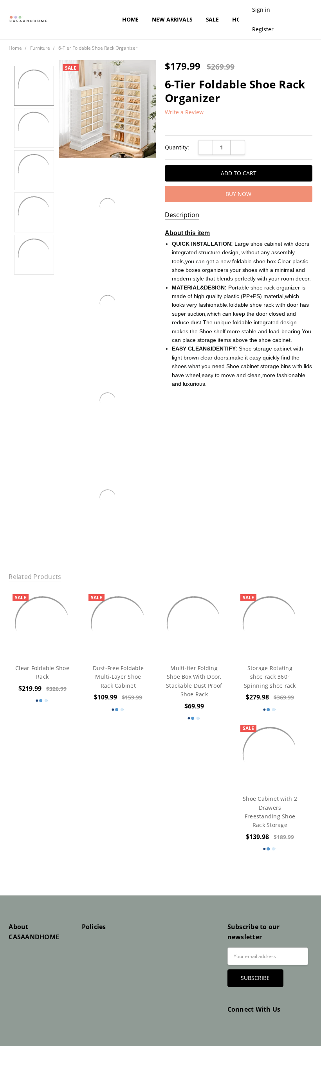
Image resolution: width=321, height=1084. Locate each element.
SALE (212, 19)
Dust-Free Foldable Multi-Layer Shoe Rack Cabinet (118, 676)
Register (263, 29)
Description (182, 215)
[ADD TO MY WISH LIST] (62, 604)
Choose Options (42, 641)
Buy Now (270, 641)
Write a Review (184, 112)
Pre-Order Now (269, 771)
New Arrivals (172, 19)
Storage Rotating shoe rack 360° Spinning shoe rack (270, 676)
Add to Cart (270, 623)
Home (130, 19)
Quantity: (177, 147)
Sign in (261, 9)
